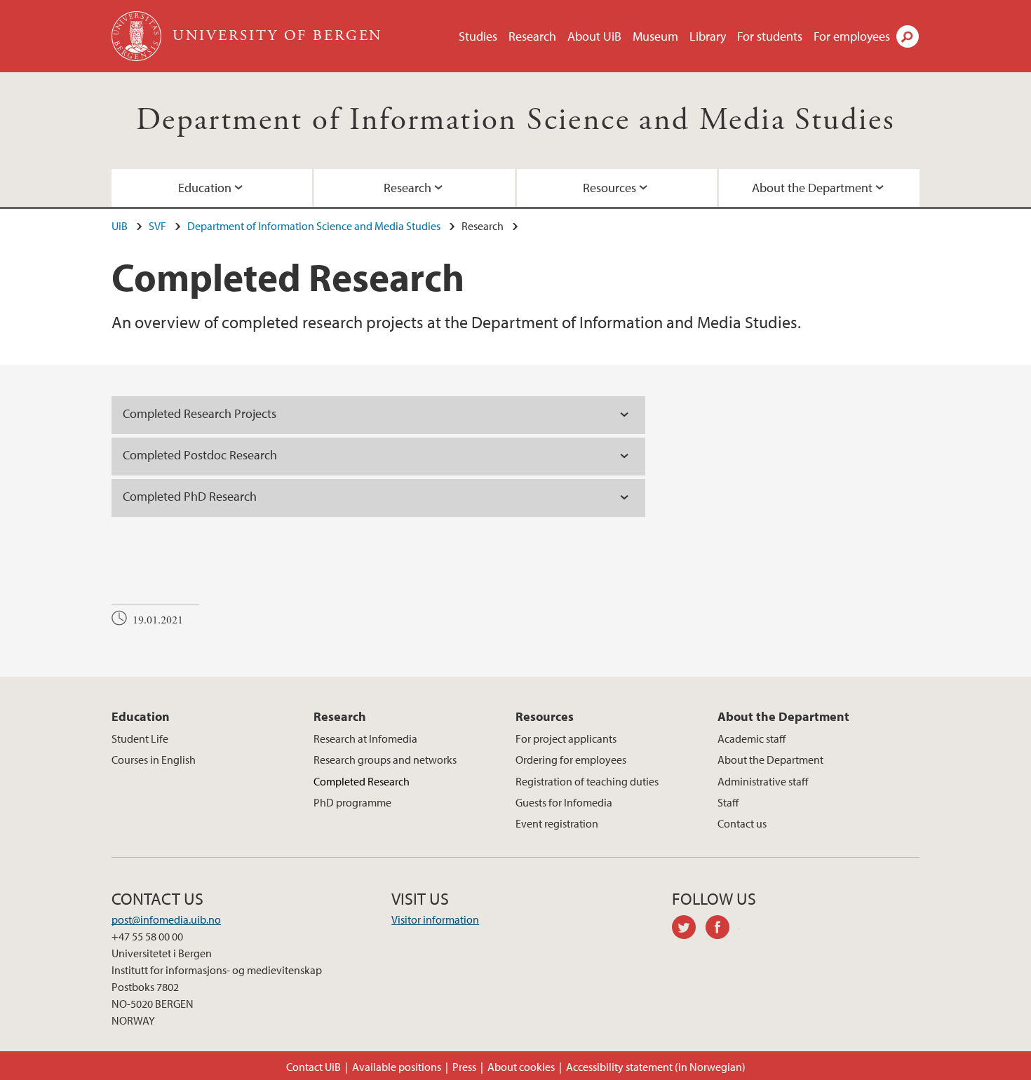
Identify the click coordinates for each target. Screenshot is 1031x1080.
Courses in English (154, 759)
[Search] (907, 36)
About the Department (812, 188)
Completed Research (362, 781)
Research (532, 36)
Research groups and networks (385, 759)
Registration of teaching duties (587, 781)
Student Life (140, 738)
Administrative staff (762, 781)
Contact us (742, 823)
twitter (689, 929)
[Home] (138, 36)
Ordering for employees (571, 759)
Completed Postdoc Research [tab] (201, 455)
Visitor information (435, 919)
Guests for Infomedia (564, 802)
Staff (728, 802)
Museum (655, 36)
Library (707, 36)
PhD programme (352, 802)
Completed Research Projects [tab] (201, 413)
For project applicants (566, 738)
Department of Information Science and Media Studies (515, 120)
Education (204, 188)
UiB (120, 226)
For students (769, 36)
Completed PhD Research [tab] (191, 496)
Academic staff (751, 738)
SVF (157, 226)
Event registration (557, 823)
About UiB (594, 36)
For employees (852, 36)
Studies (478, 36)
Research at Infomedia (365, 738)
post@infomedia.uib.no (166, 919)
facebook (722, 929)
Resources (609, 188)
